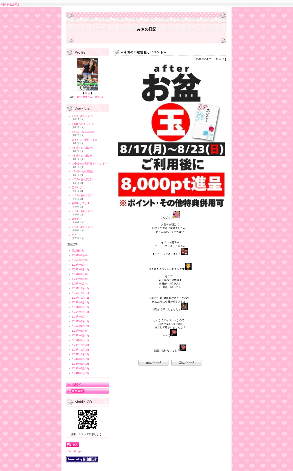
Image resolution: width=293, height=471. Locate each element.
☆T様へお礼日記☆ (83, 179)
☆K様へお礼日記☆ (83, 123)
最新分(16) (78, 250)
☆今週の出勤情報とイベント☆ (90, 163)
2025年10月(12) (80, 297)
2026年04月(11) (80, 269)
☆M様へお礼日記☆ (83, 131)
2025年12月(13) (80, 288)
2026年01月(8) (80, 283)
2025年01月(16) (80, 340)
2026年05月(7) (80, 264)
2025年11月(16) (80, 293)
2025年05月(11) (80, 321)
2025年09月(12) (80, 302)
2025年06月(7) (80, 316)
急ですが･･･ (79, 187)
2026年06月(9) (80, 260)
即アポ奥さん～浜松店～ (91, 96)
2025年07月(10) (80, 311)
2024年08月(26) (80, 363)
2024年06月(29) (80, 373)
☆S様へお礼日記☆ (83, 115)
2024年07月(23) (80, 368)
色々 (74, 234)
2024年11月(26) (80, 349)
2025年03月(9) (80, 330)
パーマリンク (74, 451)
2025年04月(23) (80, 326)
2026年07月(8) (80, 255)
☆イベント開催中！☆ (84, 139)
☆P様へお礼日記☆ (83, 147)
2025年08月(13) (80, 307)
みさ (87, 93)
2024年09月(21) (80, 359)
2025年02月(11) (80, 335)
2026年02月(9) (80, 278)
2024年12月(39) (80, 344)
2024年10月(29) (80, 354)
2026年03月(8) (80, 274)
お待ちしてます (81, 203)
